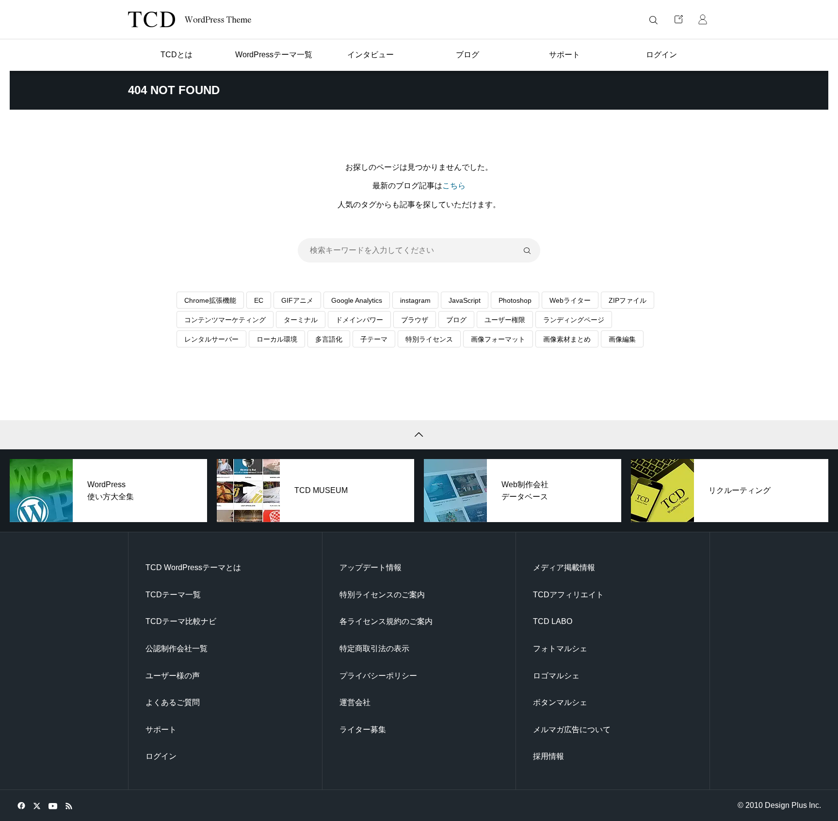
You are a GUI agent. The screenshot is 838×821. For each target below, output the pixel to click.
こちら (454, 185)
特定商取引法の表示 (374, 648)
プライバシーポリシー (378, 676)
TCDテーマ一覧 (173, 595)
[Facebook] (21, 805)
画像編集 (622, 339)
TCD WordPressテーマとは (193, 567)
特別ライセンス (429, 339)
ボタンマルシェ (560, 702)
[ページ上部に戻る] (419, 434)
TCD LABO (552, 621)
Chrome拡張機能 (210, 300)
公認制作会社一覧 (176, 648)
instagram (415, 300)
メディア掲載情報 (564, 567)
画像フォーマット (498, 339)
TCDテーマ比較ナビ (180, 621)
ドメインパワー (359, 320)
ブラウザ (414, 320)
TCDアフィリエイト (568, 595)
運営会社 (355, 702)
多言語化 (328, 339)
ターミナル (301, 320)
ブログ (456, 320)
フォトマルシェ (560, 648)
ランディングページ (573, 320)
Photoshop (515, 300)
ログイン (161, 756)
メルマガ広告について (572, 729)
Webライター (570, 300)
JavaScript (465, 300)
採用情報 (548, 756)
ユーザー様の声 (172, 676)
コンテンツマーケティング (225, 320)
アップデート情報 (370, 567)
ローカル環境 (277, 339)
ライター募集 (362, 729)
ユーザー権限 (504, 320)
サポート (161, 729)
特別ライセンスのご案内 (382, 595)
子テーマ (373, 339)
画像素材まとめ (567, 339)
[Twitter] (36, 805)
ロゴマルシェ (556, 676)
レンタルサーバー (211, 339)
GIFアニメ (297, 300)
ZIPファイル (627, 300)
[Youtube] (52, 805)
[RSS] (68, 805)
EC (258, 300)
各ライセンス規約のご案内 (386, 621)
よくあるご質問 (172, 702)
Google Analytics (356, 300)
